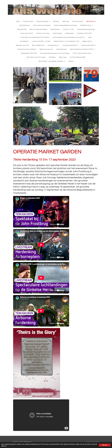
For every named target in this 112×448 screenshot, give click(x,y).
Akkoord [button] (104, 445)
